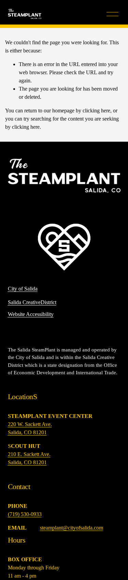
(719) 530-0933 (25, 514)
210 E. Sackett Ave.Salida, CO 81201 (29, 458)
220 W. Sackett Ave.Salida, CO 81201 (30, 428)
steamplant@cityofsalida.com (71, 528)
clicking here (96, 110)
